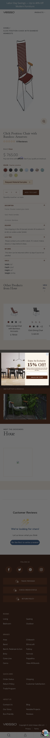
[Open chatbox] (45, 732)
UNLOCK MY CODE (37, 377)
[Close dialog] (47, 354)
